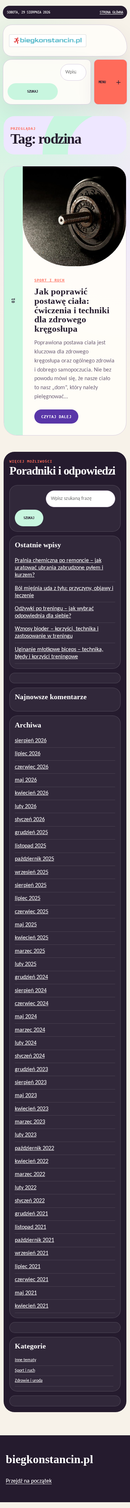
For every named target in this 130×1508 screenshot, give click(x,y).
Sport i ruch (49, 280)
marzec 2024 (30, 1030)
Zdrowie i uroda (29, 1381)
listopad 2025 (30, 846)
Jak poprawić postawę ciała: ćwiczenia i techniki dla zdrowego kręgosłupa (71, 310)
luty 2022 (25, 1188)
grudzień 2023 (31, 1069)
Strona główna (111, 12)
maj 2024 (26, 1017)
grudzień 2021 (31, 1214)
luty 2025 (25, 964)
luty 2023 (25, 1135)
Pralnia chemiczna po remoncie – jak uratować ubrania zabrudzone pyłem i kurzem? (59, 568)
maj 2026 (26, 780)
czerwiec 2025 (31, 912)
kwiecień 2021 (31, 1306)
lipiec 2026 (27, 754)
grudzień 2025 (31, 833)
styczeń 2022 (30, 1201)
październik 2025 (34, 859)
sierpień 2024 (31, 991)
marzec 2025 (30, 951)
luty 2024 (25, 1043)
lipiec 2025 (27, 898)
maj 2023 (26, 1096)
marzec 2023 (30, 1122)
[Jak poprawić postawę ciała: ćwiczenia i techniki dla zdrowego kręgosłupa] (74, 216)
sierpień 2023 (31, 1083)
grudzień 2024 (31, 977)
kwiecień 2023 (31, 1109)
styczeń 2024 (30, 1056)
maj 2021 (26, 1293)
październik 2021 (34, 1240)
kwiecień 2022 (31, 1161)
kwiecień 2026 (31, 793)
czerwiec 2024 (31, 1004)
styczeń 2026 (30, 820)
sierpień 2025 (31, 885)
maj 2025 (26, 925)
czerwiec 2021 (31, 1280)
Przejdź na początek (29, 1481)
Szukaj (32, 91)
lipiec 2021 (27, 1267)
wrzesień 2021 (31, 1253)
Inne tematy (25, 1360)
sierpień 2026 (31, 741)
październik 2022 (34, 1148)
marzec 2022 (30, 1174)
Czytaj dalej (56, 417)
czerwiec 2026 (31, 767)
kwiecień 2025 (31, 938)
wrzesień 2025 (31, 872)
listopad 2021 (30, 1227)
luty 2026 (25, 807)
